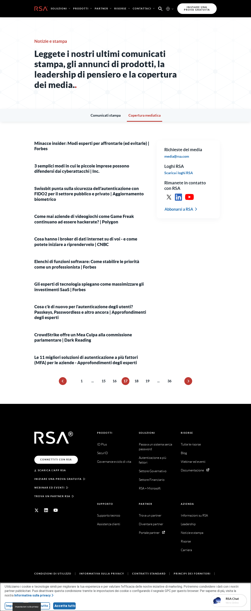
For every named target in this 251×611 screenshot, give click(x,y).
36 (169, 381)
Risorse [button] (120, 8)
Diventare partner (151, 524)
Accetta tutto (65, 606)
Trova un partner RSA (52, 496)
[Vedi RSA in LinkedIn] (178, 197)
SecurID (102, 453)
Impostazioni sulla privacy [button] (26, 607)
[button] (160, 8)
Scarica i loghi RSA (178, 173)
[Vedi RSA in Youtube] (189, 197)
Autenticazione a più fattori (152, 460)
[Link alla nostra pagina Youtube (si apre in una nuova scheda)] (56, 510)
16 (114, 381)
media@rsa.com (176, 156)
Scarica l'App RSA (52, 470)
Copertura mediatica (144, 115)
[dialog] (125, 597)
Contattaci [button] (142, 8)
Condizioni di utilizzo (52, 573)
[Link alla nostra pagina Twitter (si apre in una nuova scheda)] (36, 510)
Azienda (187, 504)
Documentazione (192, 470)
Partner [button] (101, 8)
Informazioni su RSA (194, 515)
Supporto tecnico (108, 515)
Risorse (187, 433)
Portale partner (149, 532)
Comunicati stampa (106, 115)
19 (147, 381)
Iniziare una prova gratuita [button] (197, 8)
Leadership (188, 524)
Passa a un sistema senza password (155, 447)
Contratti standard (149, 573)
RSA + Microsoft (150, 488)
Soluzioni (147, 433)
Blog (184, 453)
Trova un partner (150, 515)
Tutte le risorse (191, 444)
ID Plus (102, 444)
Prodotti (105, 433)
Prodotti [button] (81, 8)
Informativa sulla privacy (101, 573)
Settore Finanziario (152, 479)
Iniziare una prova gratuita (58, 479)
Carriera (186, 550)
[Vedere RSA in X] (169, 197)
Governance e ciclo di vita (114, 461)
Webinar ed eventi (49, 487)
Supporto (105, 504)
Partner (145, 504)
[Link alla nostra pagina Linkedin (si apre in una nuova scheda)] (46, 510)
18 (136, 381)
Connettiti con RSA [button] (56, 459)
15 (103, 381)
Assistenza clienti (108, 524)
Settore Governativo (152, 471)
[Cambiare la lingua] (168, 8)
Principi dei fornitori (192, 573)
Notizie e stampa (192, 532)
